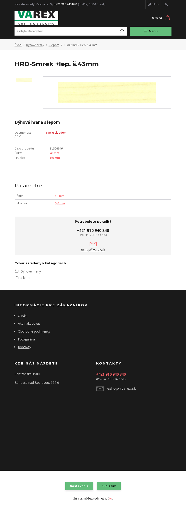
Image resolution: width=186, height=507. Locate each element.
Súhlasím (108, 486)
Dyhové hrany (35, 45)
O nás (22, 316)
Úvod (18, 45)
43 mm (54, 153)
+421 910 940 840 (65, 4)
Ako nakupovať (29, 323)
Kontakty (24, 347)
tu (110, 498)
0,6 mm (55, 158)
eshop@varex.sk (93, 250)
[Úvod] (42, 18)
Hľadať (122, 31)
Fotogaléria (26, 339)
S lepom (54, 45)
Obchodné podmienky (34, 331)
